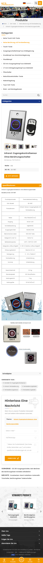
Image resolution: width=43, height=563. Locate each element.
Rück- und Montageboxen (12, 89)
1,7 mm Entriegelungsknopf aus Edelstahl (18, 68)
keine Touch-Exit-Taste (11, 38)
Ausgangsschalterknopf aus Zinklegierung (18, 51)
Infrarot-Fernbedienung (12, 386)
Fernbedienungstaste (29, 390)
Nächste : (6, 475)
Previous (2, 511)
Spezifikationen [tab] (8, 185)
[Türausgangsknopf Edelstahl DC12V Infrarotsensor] (13, 505)
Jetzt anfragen (13, 176)
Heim (5, 24)
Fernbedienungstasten (30, 386)
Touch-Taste (7, 47)
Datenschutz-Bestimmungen (27, 552)
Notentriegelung (9, 81)
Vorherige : (7, 468)
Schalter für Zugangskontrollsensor (15, 383)
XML (16, 552)
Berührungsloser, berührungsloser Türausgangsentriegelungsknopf (29, 516)
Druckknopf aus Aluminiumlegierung (16, 55)
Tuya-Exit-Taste (9, 85)
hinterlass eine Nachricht (21, 559)
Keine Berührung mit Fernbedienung (30, 24)
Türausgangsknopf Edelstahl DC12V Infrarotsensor (13, 516)
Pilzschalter (7, 72)
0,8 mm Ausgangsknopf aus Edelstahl (17, 64)
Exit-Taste (13, 24)
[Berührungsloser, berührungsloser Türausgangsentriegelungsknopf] (29, 505)
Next (40, 511)
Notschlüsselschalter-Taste (13, 76)
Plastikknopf (7, 59)
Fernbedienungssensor (11, 390)
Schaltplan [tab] (7, 373)
